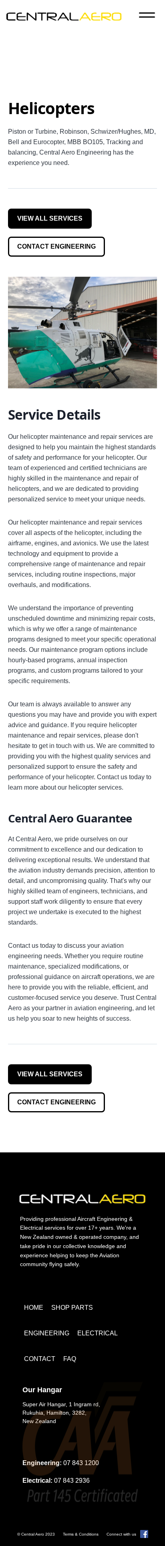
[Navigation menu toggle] (147, 16)
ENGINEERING (46, 1333)
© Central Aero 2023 (36, 1534)
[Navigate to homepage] (64, 16)
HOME (33, 1307)
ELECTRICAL (97, 1333)
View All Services (49, 218)
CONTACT (39, 1358)
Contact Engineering (56, 246)
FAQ (69, 1358)
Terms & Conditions (81, 1534)
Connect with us (121, 1534)
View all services (49, 1074)
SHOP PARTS (72, 1307)
